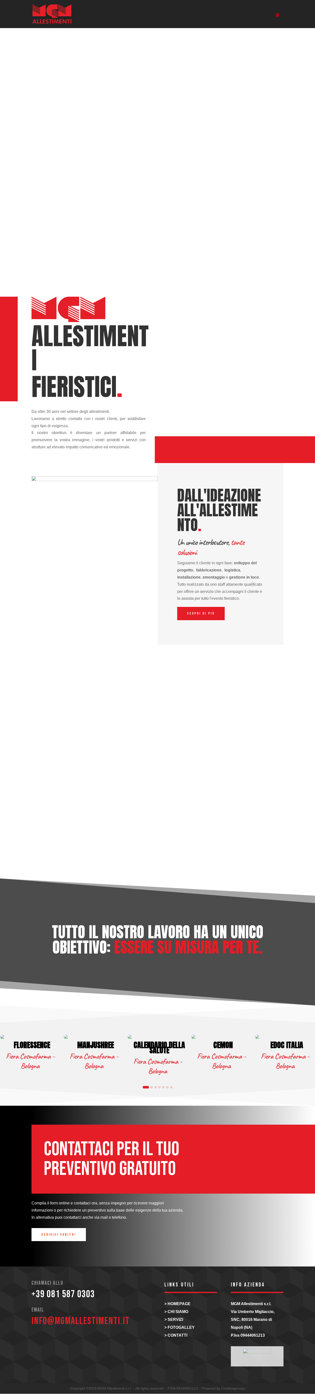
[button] (146, 1087)
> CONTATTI (175, 1335)
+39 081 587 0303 (63, 1294)
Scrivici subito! (58, 1234)
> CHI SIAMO (176, 1312)
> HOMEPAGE (177, 1304)
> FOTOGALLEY (179, 1327)
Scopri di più (201, 613)
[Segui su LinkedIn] (52, 1340)
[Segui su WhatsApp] (67, 1340)
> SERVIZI (173, 1319)
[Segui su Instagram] (38, 1340)
